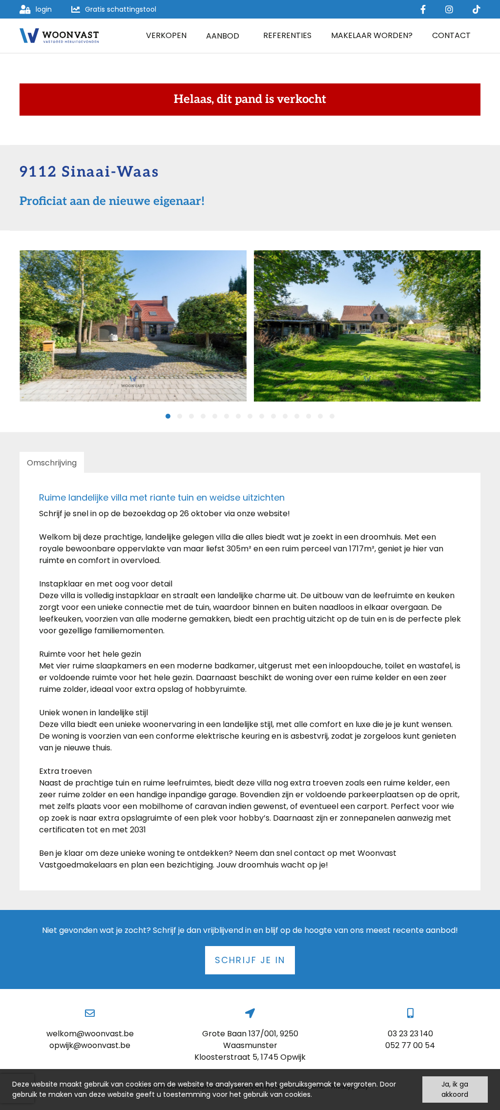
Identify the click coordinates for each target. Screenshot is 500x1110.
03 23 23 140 (410, 1033)
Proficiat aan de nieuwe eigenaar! (112, 201)
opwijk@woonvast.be (89, 1045)
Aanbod (222, 35)
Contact (451, 35)
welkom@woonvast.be (90, 1033)
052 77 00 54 (410, 1045)
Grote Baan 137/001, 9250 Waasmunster (250, 1039)
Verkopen (166, 35)
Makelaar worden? (372, 35)
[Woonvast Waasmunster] (59, 35)
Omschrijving (52, 462)
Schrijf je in (250, 960)
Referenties (287, 35)
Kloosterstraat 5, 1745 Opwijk (250, 1057)
